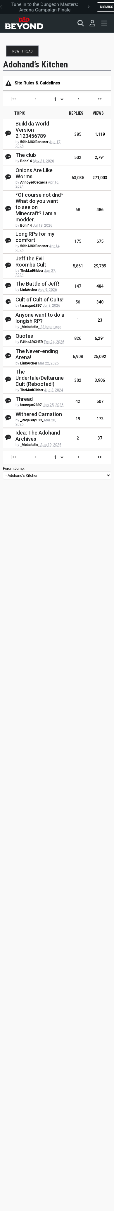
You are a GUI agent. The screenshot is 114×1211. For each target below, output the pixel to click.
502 (77, 157)
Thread (24, 399)
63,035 (78, 177)
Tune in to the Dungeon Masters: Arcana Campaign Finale (44, 7)
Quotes (24, 336)
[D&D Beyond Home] (24, 23)
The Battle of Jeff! (37, 284)
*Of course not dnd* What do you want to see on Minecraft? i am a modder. (39, 207)
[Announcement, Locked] (8, 83)
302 (77, 380)
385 (77, 134)
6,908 (78, 356)
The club (25, 155)
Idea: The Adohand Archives (37, 436)
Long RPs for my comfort (34, 237)
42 (77, 401)
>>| (100, 98)
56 (77, 302)
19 (77, 418)
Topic (19, 113)
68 (77, 209)
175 (77, 241)
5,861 (78, 266)
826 (77, 338)
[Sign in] (92, 23)
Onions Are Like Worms (34, 173)
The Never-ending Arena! (36, 354)
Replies (76, 113)
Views (98, 113)
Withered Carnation (38, 414)
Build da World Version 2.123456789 (32, 130)
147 (77, 286)
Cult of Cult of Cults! (39, 299)
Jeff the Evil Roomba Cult (30, 261)
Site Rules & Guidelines (37, 83)
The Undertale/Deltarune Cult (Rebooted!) (39, 378)
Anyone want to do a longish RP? (39, 318)
